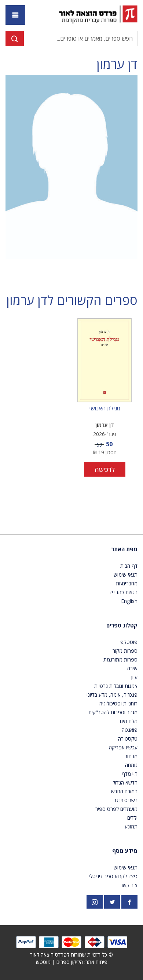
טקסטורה (128, 738)
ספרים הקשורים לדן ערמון (72, 300)
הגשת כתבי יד (123, 592)
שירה (132, 668)
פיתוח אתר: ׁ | (71, 961)
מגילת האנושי (104, 408)
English (129, 600)
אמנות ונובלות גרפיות (116, 685)
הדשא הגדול (125, 782)
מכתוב (131, 756)
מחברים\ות (127, 583)
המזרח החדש (124, 791)
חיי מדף (130, 773)
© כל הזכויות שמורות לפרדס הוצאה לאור (71, 954)
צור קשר (129, 885)
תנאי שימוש (126, 574)
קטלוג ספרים (122, 625)
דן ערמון (117, 64)
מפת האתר (124, 549)
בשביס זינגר (126, 800)
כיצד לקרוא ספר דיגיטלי (113, 876)
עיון (134, 677)
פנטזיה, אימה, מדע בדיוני (112, 694)
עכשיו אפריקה (123, 747)
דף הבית (129, 565)
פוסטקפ (129, 641)
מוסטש (43, 961)
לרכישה (105, 469)
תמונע (131, 826)
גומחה (131, 764)
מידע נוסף (125, 850)
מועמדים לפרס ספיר (116, 808)
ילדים (132, 817)
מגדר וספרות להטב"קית (113, 712)
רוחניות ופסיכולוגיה (118, 703)
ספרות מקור (125, 650)
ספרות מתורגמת (120, 659)
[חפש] (15, 38)
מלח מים (129, 721)
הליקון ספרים (69, 961)
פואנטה (130, 729)
